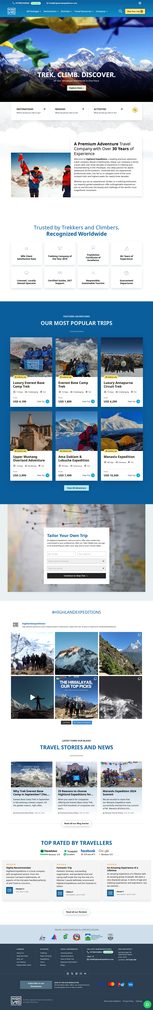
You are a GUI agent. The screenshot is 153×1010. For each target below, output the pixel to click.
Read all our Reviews (76, 912)
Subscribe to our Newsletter (36, 985)
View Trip (31, 372)
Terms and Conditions (112, 1001)
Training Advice (66, 953)
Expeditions (44, 959)
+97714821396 (131, 960)
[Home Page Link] (16, 1000)
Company (102, 11)
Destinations (51, 11)
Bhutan (43, 965)
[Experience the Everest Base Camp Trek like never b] (32, 697)
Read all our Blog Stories (76, 823)
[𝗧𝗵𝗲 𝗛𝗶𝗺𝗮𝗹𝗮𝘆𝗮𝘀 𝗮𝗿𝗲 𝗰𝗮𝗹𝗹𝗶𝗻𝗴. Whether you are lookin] (120, 697)
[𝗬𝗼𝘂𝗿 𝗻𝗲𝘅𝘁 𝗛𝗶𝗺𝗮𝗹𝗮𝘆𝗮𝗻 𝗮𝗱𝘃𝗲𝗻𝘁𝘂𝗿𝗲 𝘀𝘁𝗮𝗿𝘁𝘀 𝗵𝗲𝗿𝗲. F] (76, 697)
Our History (21, 962)
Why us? (20, 959)
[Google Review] (106, 852)
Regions (60, 109)
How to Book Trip (67, 959)
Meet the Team (22, 956)
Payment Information (68, 962)
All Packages (34, 11)
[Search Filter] (135, 110)
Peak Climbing (45, 956)
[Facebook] (88, 852)
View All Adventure (76, 488)
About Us (20, 953)
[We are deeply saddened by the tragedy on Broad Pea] (76, 653)
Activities (66, 11)
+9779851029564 (27, 3)
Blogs (62, 965)
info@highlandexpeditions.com (63, 3)
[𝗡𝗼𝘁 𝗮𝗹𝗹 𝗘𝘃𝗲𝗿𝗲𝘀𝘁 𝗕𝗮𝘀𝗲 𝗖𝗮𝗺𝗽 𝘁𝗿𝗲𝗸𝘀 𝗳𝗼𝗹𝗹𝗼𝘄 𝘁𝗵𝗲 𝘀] (120, 653)
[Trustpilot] (70, 852)
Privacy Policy (128, 1001)
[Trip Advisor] (50, 852)
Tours (42, 962)
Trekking (43, 953)
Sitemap (139, 1001)
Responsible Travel (24, 965)
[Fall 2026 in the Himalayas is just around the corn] (32, 653)
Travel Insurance (66, 956)
